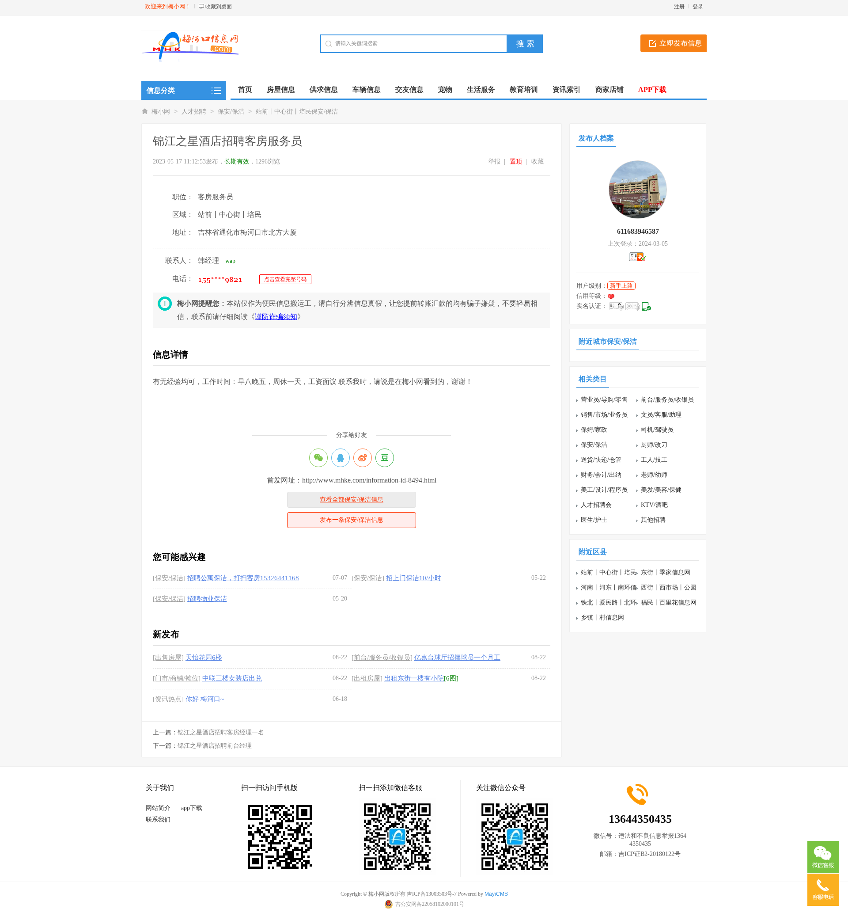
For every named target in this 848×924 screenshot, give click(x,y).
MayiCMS (496, 894)
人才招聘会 (596, 505)
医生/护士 (594, 520)
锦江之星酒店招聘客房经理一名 (221, 732)
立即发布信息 (680, 43)
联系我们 (158, 819)
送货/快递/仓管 (601, 459)
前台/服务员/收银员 (667, 399)
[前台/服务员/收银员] (382, 657)
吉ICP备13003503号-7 (432, 894)
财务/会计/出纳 (601, 475)
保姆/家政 (594, 429)
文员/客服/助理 (661, 414)
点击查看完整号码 (285, 279)
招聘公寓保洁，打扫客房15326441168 (243, 578)
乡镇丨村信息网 (602, 617)
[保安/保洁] (169, 578)
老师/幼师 (654, 475)
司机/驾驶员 (657, 429)
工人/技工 (654, 459)
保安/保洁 (231, 111)
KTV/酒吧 (654, 505)
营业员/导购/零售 (604, 399)
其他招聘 (653, 520)
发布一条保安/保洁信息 (351, 520)
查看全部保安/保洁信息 (351, 499)
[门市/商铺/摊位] (177, 678)
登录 (698, 7)
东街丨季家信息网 (665, 572)
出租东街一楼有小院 (414, 678)
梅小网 (160, 111)
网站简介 (158, 808)
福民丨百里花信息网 (669, 602)
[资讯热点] (168, 699)
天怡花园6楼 (204, 657)
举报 (494, 161)
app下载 (191, 808)
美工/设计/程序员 (604, 490)
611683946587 (638, 231)
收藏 (537, 161)
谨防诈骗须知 (276, 316)
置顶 (516, 161)
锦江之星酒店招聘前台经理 (215, 745)
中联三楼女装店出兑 (232, 678)
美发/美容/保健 (661, 490)
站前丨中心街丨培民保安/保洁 (297, 111)
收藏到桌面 (218, 7)
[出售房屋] (168, 657)
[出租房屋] (367, 678)
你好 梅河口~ (205, 699)
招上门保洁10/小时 (413, 578)
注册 (679, 7)
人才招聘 (194, 111)
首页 (245, 89)
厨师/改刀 (654, 444)
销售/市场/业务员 (604, 414)
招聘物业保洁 (207, 598)
